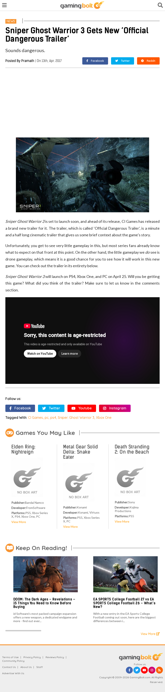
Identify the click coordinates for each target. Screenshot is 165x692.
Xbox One (104, 417)
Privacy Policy (32, 657)
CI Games (35, 417)
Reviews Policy (55, 657)
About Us (26, 667)
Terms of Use (10, 657)
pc (47, 417)
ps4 (53, 417)
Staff (39, 667)
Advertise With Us (13, 673)
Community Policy (13, 660)
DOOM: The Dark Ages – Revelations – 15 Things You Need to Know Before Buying (44, 603)
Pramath (27, 61)
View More (18, 522)
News (11, 21)
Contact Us (9, 667)
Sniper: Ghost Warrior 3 (76, 417)
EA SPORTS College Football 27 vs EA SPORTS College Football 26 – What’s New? (124, 603)
